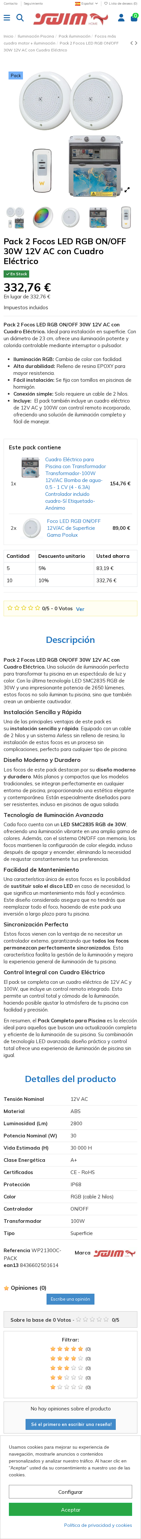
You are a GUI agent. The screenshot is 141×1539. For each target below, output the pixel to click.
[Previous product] (132, 43)
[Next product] (135, 43)
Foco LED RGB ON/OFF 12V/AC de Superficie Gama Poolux (74, 528)
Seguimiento (33, 3)
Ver (80, 609)
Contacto (11, 3)
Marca (83, 1253)
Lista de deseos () (122, 3)
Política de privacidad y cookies (98, 1525)
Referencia (17, 1250)
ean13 (11, 1265)
